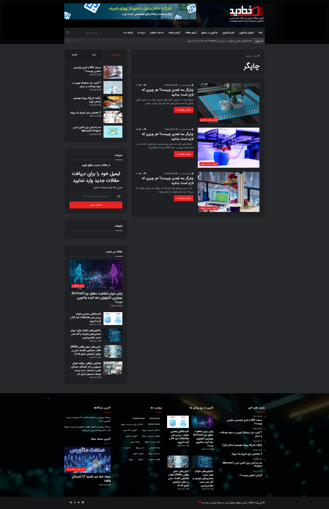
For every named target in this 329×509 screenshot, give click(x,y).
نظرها (75, 55)
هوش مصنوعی (154, 459)
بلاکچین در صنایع (209, 32)
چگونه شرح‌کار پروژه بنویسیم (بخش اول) (87, 99)
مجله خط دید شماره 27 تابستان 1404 (91, 478)
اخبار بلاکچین (228, 32)
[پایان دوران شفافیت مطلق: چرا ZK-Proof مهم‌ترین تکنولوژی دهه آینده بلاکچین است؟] (202, 422)
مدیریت (127, 447)
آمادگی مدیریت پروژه (151, 430)
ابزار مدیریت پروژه (152, 441)
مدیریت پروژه (154, 453)
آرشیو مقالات (191, 32)
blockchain (155, 418)
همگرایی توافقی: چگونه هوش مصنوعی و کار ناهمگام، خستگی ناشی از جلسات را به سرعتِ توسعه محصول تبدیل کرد (86, 368)
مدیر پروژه (140, 447)
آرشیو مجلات (174, 32)
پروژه (131, 459)
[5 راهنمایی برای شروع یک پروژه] (112, 117)
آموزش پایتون (131, 436)
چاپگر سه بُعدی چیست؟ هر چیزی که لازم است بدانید (167, 92)
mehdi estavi (154, 424)
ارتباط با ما (128, 32)
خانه (260, 32)
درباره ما (141, 32)
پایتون (140, 459)
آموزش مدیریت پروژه (151, 436)
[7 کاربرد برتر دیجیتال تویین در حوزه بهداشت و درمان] (112, 87)
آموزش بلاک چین (130, 430)
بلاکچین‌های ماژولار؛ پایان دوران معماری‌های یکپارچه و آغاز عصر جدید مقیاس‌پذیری (86, 333)
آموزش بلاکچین (246, 32)
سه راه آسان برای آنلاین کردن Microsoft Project (87, 129)
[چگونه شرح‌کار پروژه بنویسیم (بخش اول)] (112, 102)
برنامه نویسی (154, 447)
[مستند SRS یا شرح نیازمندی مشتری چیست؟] (112, 72)
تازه (94, 55)
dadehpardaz (138, 418)
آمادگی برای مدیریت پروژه (132, 424)
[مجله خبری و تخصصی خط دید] (247, 13)
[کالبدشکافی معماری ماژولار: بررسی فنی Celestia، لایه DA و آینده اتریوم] (112, 318)
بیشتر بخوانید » (183, 110)
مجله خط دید (185, 85)
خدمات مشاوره (156, 32)
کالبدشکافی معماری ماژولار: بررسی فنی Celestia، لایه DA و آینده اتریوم (85, 317)
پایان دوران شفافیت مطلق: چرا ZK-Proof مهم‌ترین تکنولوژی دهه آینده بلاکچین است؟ (96, 297)
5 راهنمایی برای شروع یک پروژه (85, 112)
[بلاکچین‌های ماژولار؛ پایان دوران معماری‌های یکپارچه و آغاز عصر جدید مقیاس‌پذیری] (112, 335)
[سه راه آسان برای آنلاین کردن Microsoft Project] (112, 132)
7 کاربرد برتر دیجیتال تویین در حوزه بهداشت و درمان (86, 84)
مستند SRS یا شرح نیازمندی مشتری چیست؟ (87, 69)
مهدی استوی (138, 453)
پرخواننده (115, 55)
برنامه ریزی (135, 441)
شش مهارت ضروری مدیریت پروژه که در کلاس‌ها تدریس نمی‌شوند (87, 428)
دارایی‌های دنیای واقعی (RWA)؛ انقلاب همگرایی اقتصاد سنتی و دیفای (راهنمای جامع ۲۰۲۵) (85, 350)
